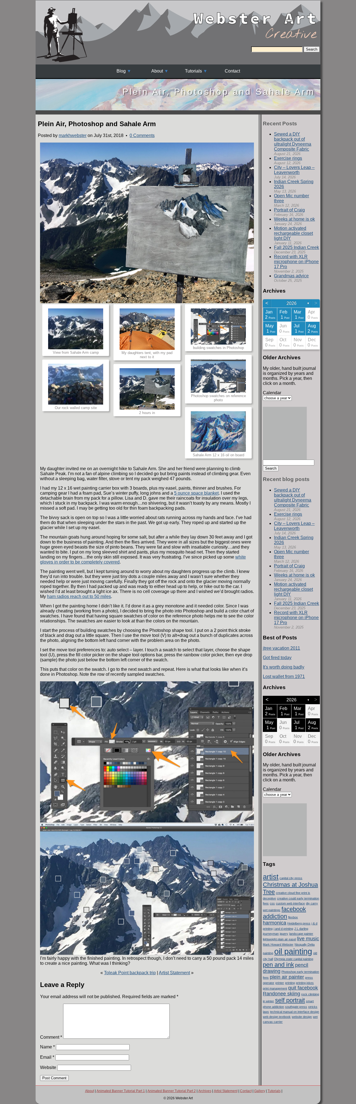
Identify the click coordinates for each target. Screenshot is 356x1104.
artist (270, 877)
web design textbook (277, 1016)
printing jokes (305, 983)
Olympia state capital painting (293, 959)
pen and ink (278, 964)
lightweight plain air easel (279, 939)
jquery (284, 933)
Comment (51, 1037)
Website (48, 1067)
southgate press (296, 1006)
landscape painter (301, 933)
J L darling (301, 928)
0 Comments (142, 135)
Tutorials (193, 71)
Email (47, 1057)
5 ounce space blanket (196, 493)
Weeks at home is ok (294, 219)
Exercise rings (288, 158)
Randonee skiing (281, 993)
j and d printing (283, 928)
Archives (204, 1091)
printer (279, 983)
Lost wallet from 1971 (284, 676)
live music (308, 938)
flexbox (293, 917)
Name (47, 1047)
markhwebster (72, 135)
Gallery (259, 1091)
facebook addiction (284, 913)
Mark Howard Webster (278, 944)
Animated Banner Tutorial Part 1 (121, 1091)
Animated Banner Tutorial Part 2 (171, 1091)
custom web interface (290, 903)
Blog (121, 71)
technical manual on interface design (294, 1011)
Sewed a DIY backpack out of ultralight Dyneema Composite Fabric (292, 141)
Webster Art (256, 13)
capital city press (291, 878)
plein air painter (287, 977)
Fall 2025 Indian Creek (296, 247)
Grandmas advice (291, 275)
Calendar (272, 392)
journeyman (271, 933)
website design (302, 1016)
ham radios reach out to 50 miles (79, 596)
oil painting (293, 951)
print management (275, 988)
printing (290, 983)
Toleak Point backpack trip (130, 972)
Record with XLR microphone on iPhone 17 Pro (296, 261)
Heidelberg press (298, 923)
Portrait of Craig (289, 210)
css (272, 903)
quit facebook (303, 988)
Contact (232, 71)
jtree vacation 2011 (281, 648)
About (157, 71)
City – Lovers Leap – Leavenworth (294, 170)
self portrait (290, 1000)
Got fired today (277, 657)
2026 (291, 303)
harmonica (274, 923)
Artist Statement (174, 972)
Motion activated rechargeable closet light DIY (293, 233)
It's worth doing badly (283, 667)
